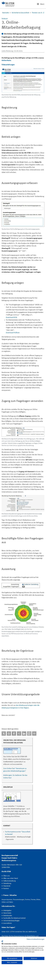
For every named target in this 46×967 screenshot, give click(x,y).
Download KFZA (11, 317)
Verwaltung (7, 883)
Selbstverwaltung (9, 881)
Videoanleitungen (8, 65)
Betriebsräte (7, 916)
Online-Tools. (6, 60)
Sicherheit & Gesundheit (20, 13)
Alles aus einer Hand (10, 878)
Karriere (6, 888)
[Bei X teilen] (4, 733)
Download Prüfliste (12, 333)
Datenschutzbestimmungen (35, 939)
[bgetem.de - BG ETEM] (8, 4)
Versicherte (7, 913)
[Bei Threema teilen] (29, 733)
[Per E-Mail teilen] (34, 733)
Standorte (6, 886)
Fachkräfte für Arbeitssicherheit (14, 918)
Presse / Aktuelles (10, 895)
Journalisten (7, 923)
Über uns (6, 876)
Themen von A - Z (38, 13)
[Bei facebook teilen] (14, 733)
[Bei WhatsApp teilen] (9, 733)
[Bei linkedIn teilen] (24, 733)
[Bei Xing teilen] (19, 733)
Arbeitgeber (7, 910)
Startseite (5, 13)
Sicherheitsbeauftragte (11, 921)
